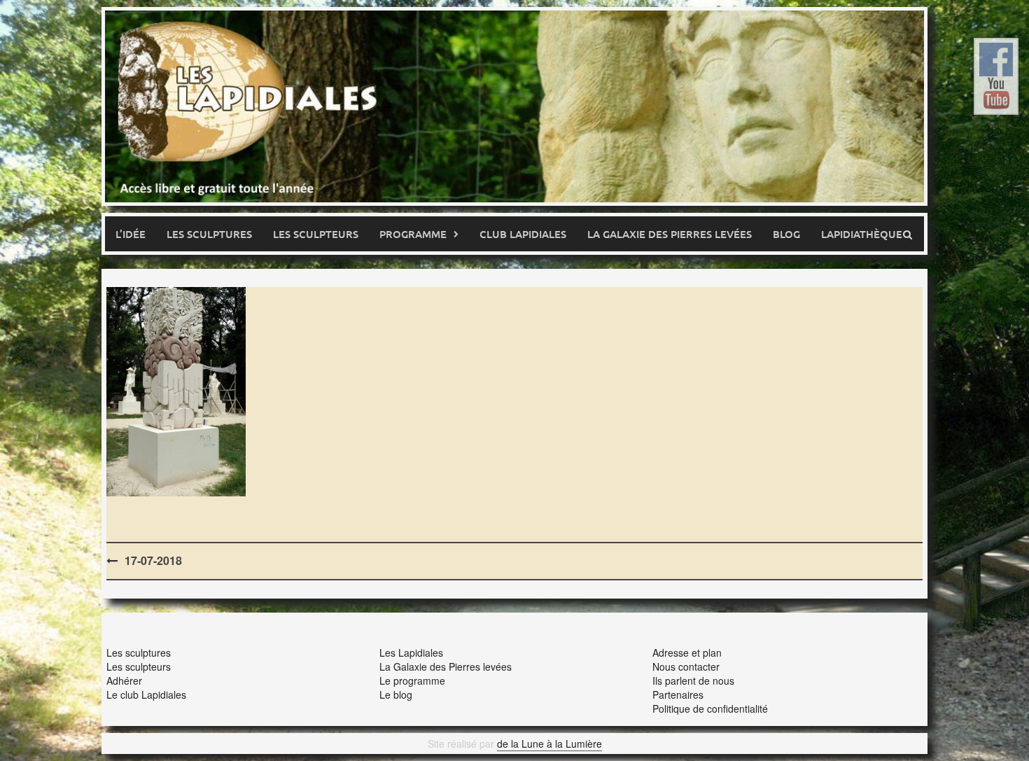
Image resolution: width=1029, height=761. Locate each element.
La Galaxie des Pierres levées (445, 666)
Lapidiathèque (861, 234)
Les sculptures (209, 234)
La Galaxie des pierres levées (669, 234)
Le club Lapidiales (146, 694)
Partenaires (678, 694)
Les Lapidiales (411, 652)
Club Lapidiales (522, 234)
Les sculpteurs (315, 234)
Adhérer (124, 680)
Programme (413, 234)
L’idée (130, 234)
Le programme (412, 680)
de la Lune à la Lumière (549, 743)
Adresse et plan (687, 652)
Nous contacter (686, 666)
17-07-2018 (153, 560)
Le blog (395, 694)
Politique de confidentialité (710, 708)
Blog (786, 234)
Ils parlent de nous (693, 680)
